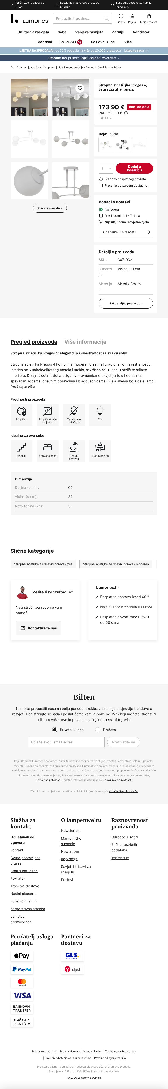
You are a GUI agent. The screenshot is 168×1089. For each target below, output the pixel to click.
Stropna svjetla (52, 67)
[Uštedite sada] (84, 54)
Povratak (17, 878)
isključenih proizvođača (123, 791)
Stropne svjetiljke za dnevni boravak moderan (116, 564)
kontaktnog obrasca (48, 780)
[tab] (33, 342)
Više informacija (85, 342)
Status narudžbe (24, 871)
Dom (13, 67)
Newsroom (70, 851)
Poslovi (67, 879)
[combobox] (82, 18)
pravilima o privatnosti (118, 780)
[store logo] (29, 18)
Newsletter (70, 830)
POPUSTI (68, 42)
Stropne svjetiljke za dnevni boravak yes (43, 564)
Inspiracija (69, 858)
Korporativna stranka (27, 908)
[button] (29, 139)
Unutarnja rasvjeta (29, 67)
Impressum (120, 857)
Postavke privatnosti (44, 1051)
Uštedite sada (134, 50)
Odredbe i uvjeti (124, 837)
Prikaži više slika (50, 208)
